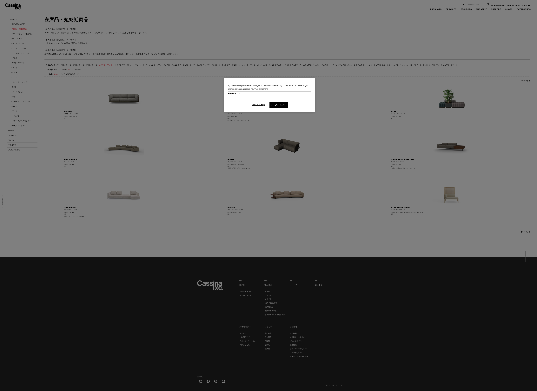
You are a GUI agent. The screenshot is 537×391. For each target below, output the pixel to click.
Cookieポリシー (235, 93)
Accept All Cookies (278, 105)
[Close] (311, 81)
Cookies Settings (258, 105)
